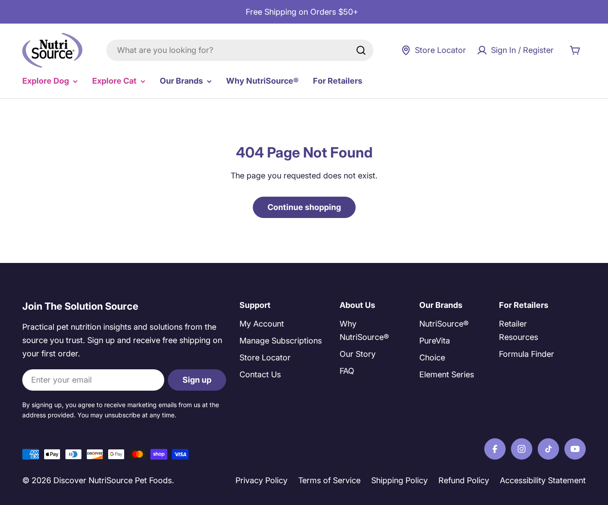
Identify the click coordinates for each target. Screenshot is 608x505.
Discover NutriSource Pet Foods (112, 480)
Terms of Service (329, 480)
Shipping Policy (399, 480)
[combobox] (239, 50)
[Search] (361, 50)
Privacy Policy (261, 480)
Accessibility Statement (543, 480)
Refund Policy (463, 480)
